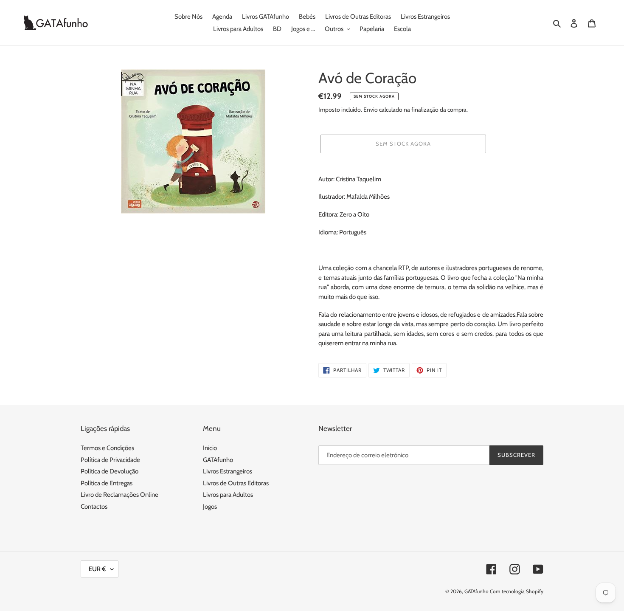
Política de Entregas (106, 483)
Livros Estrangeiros (227, 471)
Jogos (210, 506)
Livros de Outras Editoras (236, 483)
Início (210, 448)
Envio (370, 109)
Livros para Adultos (228, 494)
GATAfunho (218, 460)
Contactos (94, 506)
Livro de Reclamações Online (119, 494)
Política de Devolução (109, 471)
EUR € (97, 569)
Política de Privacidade (110, 460)
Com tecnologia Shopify (516, 591)
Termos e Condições (107, 448)
